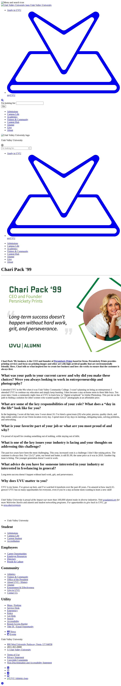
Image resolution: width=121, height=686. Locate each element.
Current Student (14, 538)
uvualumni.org (109, 500)
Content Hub (13, 122)
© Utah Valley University (19, 649)
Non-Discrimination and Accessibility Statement (29, 662)
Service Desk (13, 608)
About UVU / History (17, 582)
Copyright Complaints (17, 660)
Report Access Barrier (17, 624)
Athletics (11, 574)
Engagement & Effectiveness (20, 587)
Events (13, 634)
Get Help (11, 616)
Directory (11, 559)
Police (10, 613)
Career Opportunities (17, 553)
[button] (60, 2)
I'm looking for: (8, 103)
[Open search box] (2, 100)
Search (10, 618)
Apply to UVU (14, 10)
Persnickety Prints (63, 361)
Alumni (10, 125)
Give (9, 127)
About (10, 130)
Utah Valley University (41, 5)
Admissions (12, 111)
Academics (12, 117)
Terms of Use (13, 654)
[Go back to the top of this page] (2, 683)
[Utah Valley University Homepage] (15, 5)
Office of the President (17, 579)
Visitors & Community (17, 119)
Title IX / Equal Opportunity (20, 626)
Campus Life (13, 114)
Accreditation (13, 541)
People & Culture (15, 561)
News (13, 631)
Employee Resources (17, 556)
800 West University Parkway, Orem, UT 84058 (29, 644)
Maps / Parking (14, 605)
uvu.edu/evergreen (12, 505)
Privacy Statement (15, 657)
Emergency (12, 610)
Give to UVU (13, 590)
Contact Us (12, 593)
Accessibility (13, 621)
